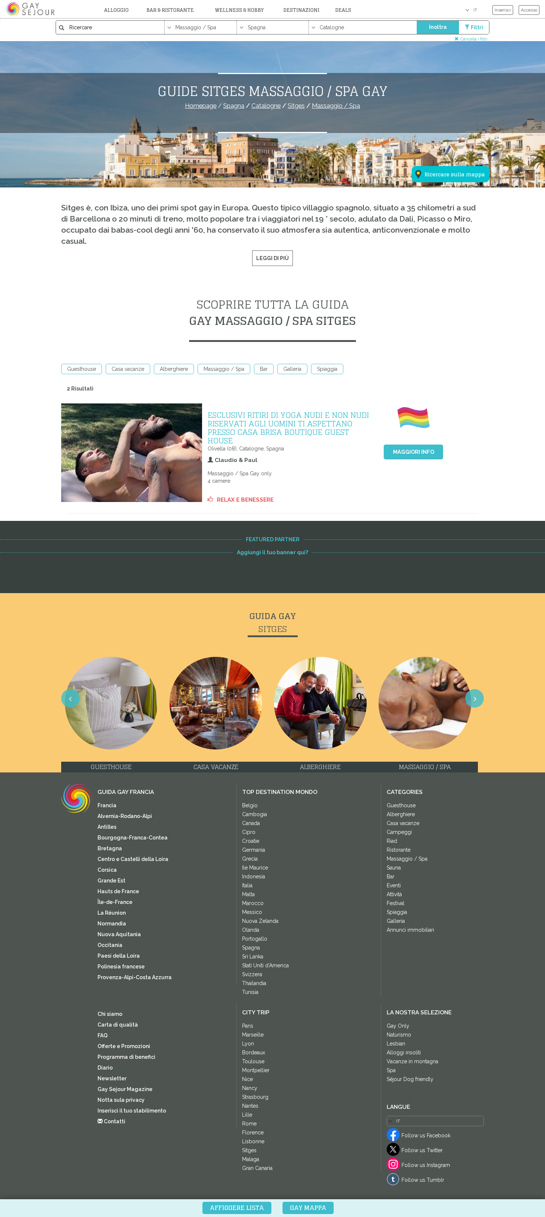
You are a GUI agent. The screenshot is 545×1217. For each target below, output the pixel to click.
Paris (247, 1026)
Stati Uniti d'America (265, 965)
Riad (392, 841)
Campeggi (399, 832)
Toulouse (253, 1061)
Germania (253, 850)
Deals (343, 10)
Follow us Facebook (426, 1135)
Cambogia (254, 814)
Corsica (107, 870)
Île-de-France (115, 902)
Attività (394, 894)
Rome (249, 1124)
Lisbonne (253, 1141)
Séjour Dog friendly (410, 1079)
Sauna (394, 868)
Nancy (249, 1088)
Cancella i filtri (474, 38)
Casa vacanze (128, 369)
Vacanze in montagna (412, 1061)
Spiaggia (327, 369)
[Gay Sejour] (31, 8)
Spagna (251, 948)
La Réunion (112, 913)
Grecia (250, 859)
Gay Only (398, 1026)
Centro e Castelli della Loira (133, 859)
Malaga (250, 1159)
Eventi (394, 885)
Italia (247, 885)
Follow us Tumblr (423, 1180)
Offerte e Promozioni (124, 1046)
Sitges (249, 1150)
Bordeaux (253, 1052)
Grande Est (111, 881)
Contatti (114, 1121)
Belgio (250, 805)
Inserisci (503, 10)
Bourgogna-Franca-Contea (133, 838)
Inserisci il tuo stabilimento (132, 1111)
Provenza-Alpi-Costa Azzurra (135, 977)
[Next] (474, 698)
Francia (107, 805)
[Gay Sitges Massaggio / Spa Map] (446, 138)
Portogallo (254, 939)
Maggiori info (413, 452)
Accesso (529, 10)
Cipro (248, 832)
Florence (253, 1132)
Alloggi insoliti (404, 1052)
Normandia (112, 924)
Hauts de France (118, 891)
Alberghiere (174, 369)
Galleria (292, 369)
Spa (391, 1070)
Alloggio (116, 10)
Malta (248, 894)
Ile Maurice (255, 868)
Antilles (107, 827)
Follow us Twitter (422, 1150)
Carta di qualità (118, 1025)
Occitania (110, 945)
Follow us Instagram (426, 1165)
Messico (252, 912)
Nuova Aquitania (119, 934)
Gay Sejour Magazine (125, 1089)
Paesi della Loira (119, 956)
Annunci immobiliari (410, 930)
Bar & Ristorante (170, 10)
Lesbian (396, 1044)
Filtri (477, 27)
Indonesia (253, 877)
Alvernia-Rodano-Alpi (125, 816)
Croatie (250, 841)
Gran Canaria (257, 1168)
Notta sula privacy (121, 1100)
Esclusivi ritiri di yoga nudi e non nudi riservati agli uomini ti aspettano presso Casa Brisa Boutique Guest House (288, 428)
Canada (251, 823)
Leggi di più (272, 258)
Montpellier (256, 1070)
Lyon (248, 1044)
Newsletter (112, 1078)
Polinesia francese (121, 967)
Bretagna (110, 848)
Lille (247, 1115)
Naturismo (399, 1035)
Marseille (253, 1035)
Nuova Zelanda (260, 921)
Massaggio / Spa (224, 369)
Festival (395, 903)
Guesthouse (81, 369)
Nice (247, 1079)
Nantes (250, 1106)
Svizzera (252, 974)
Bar (264, 369)
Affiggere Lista (237, 1207)
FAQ (103, 1035)
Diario (105, 1068)
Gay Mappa (308, 1207)
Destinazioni (301, 10)
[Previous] (70, 698)
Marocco (253, 903)
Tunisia (250, 992)
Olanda (250, 930)
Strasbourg (255, 1097)
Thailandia (254, 983)
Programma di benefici (126, 1057)
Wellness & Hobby (239, 10)
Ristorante (398, 850)
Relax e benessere (245, 499)
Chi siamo (110, 1014)
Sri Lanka (252, 957)
